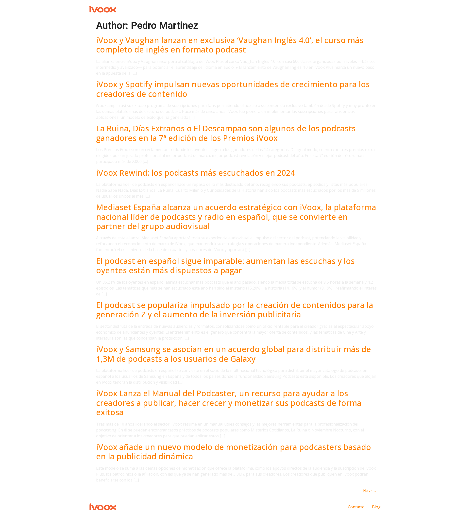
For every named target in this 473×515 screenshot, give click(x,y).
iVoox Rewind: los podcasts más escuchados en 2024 (195, 172)
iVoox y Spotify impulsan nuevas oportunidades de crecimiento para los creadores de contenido (233, 89)
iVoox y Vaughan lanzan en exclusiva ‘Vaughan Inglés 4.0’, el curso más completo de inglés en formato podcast (229, 45)
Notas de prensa (274, 8)
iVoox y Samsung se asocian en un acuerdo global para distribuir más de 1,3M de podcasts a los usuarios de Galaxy (233, 354)
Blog (376, 507)
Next (370, 491)
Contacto (372, 8)
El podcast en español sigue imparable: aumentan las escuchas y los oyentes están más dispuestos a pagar (225, 265)
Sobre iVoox (345, 8)
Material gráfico (311, 8)
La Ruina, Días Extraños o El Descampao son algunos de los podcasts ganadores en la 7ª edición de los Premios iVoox (226, 133)
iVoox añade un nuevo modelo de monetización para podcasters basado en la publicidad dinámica (233, 452)
